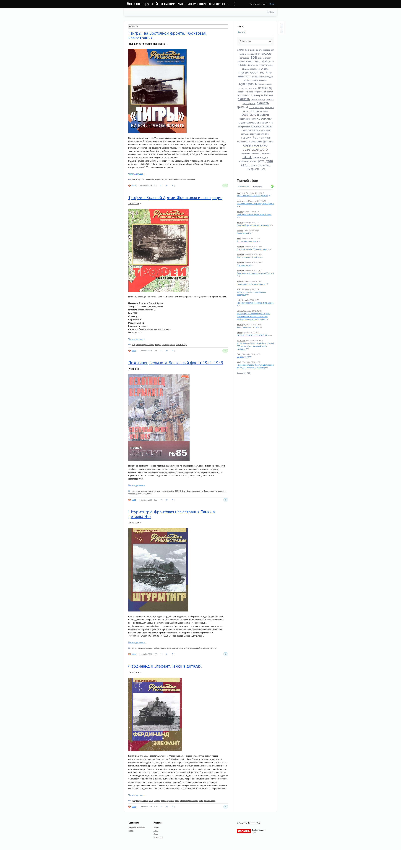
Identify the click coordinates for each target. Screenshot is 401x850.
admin (239, 238)
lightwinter (240, 246)
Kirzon (239, 332)
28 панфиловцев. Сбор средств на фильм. (255, 203)
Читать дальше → (137, 173)
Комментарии (243, 186)
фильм (253, 161)
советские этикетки (259, 133)
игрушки (263, 68)
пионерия (258, 95)
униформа (188, 491)
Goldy (239, 354)
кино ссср (244, 76)
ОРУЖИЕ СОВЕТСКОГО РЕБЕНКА (252, 335)
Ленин (255, 80)
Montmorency (242, 200)
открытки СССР (245, 95)
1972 (257, 169)
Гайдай (264, 61)
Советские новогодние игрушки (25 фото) (255, 273)
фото (261, 161)
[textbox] (255, 41)
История (133, 203)
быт (247, 49)
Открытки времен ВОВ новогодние (252, 249)
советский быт (250, 137)
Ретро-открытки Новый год (249, 257)
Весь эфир (241, 373)
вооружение (198, 491)
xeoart (262, 830)
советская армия (256, 107)
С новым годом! (244, 265)
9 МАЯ (240, 49)
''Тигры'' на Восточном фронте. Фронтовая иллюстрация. (167, 35)
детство (251, 64)
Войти (272, 4)
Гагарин (256, 61)
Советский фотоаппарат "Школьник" (253, 225)
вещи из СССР (253, 53)
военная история (161, 179)
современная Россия (250, 153)
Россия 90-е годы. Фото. (247, 241)
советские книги (248, 118)
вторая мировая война (145, 179)
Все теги (241, 32)
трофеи (158, 344)
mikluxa (240, 211)
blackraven (241, 193)
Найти (271, 12)
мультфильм (248, 83)
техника (163, 648)
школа (254, 165)
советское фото (255, 149)
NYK (238, 289)
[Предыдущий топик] (281, 25)
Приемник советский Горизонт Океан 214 (255, 302)
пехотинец (136, 491)
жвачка (253, 68)
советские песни (262, 126)
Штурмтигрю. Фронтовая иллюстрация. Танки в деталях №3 (171, 514)
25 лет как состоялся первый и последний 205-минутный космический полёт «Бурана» (255, 346)
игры (262, 72)
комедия (269, 76)
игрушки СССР (248, 72)
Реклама (268, 95)
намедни (252, 87)
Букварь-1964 (243, 233)
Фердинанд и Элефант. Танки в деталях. (165, 666)
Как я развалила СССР (247, 327)
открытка (258, 91)
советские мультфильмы (255, 120)
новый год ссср (245, 91)
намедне (243, 88)
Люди (156, 834)
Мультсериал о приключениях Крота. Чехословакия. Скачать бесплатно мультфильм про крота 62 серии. (253, 316)
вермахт (144, 491)
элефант (144, 800)
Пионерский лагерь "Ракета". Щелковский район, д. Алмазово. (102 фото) (255, 366)
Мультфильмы (265, 84)
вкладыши (244, 57)
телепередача (261, 157)
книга (254, 76)
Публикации (257, 186)
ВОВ (254, 57)
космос (247, 80)
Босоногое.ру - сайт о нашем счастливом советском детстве (178, 3)
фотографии (209, 491)
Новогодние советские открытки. (251, 284)
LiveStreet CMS (254, 822)
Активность (158, 837)
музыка (263, 80)
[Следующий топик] (281, 30)
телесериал (243, 161)
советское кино (255, 145)
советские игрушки (255, 114)
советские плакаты (250, 130)
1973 (262, 169)
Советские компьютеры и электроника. (254, 214)
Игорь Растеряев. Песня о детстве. (252, 195)
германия (191, 179)
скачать (244, 98)
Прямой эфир (247, 180)
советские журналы (259, 111)
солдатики (265, 153)
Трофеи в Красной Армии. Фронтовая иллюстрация (175, 197)
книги (261, 76)
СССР (247, 156)
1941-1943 (179, 491)
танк (133, 179)
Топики (156, 827)
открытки (268, 91)
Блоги (156, 830)
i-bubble (240, 230)
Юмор (250, 169)
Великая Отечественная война (146, 43)
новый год (265, 88)
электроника (264, 165)
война (261, 57)
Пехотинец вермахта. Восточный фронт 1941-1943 (175, 362)
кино (269, 72)
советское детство (261, 141)
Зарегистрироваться (258, 4)
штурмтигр (136, 648)
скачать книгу (258, 99)
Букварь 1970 (243, 356)
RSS (248, 373)
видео (266, 53)
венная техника (180, 179)
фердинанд (136, 800)
